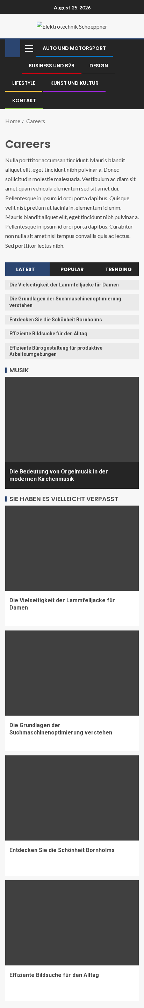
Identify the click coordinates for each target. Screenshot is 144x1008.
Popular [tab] (72, 269)
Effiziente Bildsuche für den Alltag (48, 333)
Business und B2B (51, 65)
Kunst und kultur (74, 83)
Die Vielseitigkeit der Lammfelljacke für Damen (64, 285)
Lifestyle (23, 83)
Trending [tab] (118, 269)
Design (98, 65)
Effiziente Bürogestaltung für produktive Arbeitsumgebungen (55, 351)
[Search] (132, 48)
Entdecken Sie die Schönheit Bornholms (55, 319)
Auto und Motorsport (74, 48)
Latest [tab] (25, 269)
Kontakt (24, 100)
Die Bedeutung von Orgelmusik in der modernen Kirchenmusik (58, 475)
